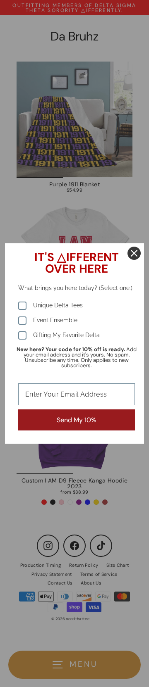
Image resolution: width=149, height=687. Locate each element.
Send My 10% (76, 420)
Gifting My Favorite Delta (66, 335)
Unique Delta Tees (58, 305)
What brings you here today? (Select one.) (75, 288)
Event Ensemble (55, 320)
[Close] (134, 253)
